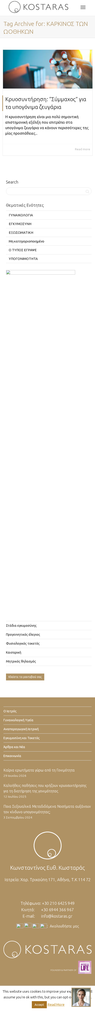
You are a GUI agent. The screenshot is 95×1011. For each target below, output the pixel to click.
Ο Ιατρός (10, 711)
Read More (56, 1004)
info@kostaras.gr (56, 916)
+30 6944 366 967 (57, 909)
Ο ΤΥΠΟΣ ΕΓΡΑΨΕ (23, 250)
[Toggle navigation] (83, 7)
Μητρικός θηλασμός (21, 661)
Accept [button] (39, 1004)
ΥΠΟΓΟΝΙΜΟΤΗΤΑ (23, 259)
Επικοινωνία (12, 756)
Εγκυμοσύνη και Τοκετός (21, 738)
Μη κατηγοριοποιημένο (26, 241)
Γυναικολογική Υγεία (18, 720)
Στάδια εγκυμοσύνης (21, 625)
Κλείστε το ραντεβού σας (25, 676)
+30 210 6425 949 (58, 903)
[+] (47, 69)
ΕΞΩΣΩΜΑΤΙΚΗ (21, 232)
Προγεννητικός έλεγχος (23, 634)
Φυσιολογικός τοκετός (23, 643)
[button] (81, 997)
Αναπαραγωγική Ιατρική (21, 729)
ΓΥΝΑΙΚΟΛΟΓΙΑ (21, 215)
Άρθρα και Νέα (14, 747)
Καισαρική (13, 652)
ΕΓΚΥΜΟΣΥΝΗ (20, 224)
